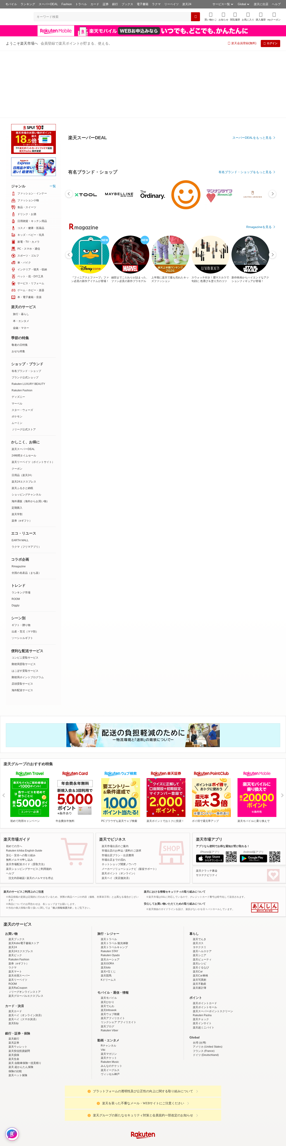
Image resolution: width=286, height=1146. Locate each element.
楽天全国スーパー (19, 908)
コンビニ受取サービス (25, 590)
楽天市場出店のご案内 (115, 779)
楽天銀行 (13, 971)
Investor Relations (119, 1103)
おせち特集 (18, 284)
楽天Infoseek (108, 943)
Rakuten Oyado (110, 888)
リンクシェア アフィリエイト (118, 955)
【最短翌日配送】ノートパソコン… (206, 368)
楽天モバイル (109, 930)
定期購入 (17, 440)
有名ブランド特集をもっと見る (250, 464)
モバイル (11, 4)
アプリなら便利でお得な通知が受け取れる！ (223, 779)
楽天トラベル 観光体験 (114, 876)
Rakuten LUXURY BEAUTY (28, 316)
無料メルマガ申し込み (19, 792)
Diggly (15, 538)
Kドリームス (108, 912)
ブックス (127, 4)
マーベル (17, 336)
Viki (103, 982)
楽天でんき (199, 872)
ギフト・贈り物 (21, 558)
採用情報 (182, 1103)
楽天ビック (15, 888)
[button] (223, 16)
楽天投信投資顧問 (19, 983)
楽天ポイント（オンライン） (119, 806)
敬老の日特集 (20, 277)
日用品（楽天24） (23, 408)
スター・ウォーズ (22, 342)
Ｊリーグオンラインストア (24, 924)
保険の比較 (15, 1004)
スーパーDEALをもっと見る (252, 115)
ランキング (28, 4)
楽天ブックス (16, 872)
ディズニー (18, 329)
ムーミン (17, 355)
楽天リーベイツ (17, 912)
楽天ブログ (107, 959)
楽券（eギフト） (22, 453)
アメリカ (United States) (207, 979)
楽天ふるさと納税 (22, 421)
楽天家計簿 (199, 920)
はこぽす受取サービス (25, 603)
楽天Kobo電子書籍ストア (23, 876)
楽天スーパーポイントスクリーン (213, 944)
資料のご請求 (133, 783)
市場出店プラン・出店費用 (118, 788)
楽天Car (198, 904)
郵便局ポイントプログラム (28, 610)
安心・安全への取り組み (21, 788)
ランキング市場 (21, 525)
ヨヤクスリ (199, 880)
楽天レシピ (199, 896)
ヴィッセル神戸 (110, 1007)
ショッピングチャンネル (26, 427)
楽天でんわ (107, 939)
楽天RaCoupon (17, 920)
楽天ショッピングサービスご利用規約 (29, 801)
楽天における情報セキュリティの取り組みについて (175, 824)
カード (94, 4)
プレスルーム (166, 1103)
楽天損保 (13, 987)
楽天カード (15, 944)
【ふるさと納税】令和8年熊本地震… (107, 368)
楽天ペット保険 (17, 1008)
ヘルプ (276, 4)
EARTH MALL (20, 473)
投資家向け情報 (97, 1103)
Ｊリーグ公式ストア (24, 362)
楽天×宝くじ (108, 904)
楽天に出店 (261, 4)
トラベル (81, 4)
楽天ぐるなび (201, 900)
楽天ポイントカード (205, 936)
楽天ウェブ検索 (110, 947)
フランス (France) (203, 983)
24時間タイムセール (24, 388)
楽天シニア (199, 888)
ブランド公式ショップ (25, 310)
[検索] (195, 16)
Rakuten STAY (109, 884)
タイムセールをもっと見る (253, 395)
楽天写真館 (199, 912)
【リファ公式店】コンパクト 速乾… (256, 368)
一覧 (53, 119)
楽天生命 (13, 991)
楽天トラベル (109, 872)
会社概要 (79, 1103)
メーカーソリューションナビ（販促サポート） (130, 801)
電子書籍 (142, 4)
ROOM (16, 531)
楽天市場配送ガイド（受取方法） (26, 797)
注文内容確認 (16, 810)
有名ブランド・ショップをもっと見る (245, 272)
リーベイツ (171, 4)
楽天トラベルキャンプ (114, 880)
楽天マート (15, 904)
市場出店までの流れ (114, 792)
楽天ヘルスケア (202, 884)
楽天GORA (107, 896)
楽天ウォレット (17, 979)
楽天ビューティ (202, 892)
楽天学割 (17, 447)
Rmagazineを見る (259, 523)
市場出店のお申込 (112, 783)
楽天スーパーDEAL (23, 381)
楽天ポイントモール (205, 940)
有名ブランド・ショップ (26, 303)
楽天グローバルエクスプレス (25, 928)
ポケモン (17, 349)
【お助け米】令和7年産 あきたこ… (231, 368)
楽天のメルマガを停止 (40, 810)
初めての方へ (14, 779)
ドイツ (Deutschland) (206, 987)
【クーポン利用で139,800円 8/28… (156, 368)
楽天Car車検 (200, 908)
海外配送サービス (22, 623)
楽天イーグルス (110, 1003)
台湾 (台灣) (199, 975)
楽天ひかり (107, 935)
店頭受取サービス (22, 616)
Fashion (66, 4)
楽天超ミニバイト (203, 960)
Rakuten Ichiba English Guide (24, 783)
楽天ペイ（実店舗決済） (116, 810)
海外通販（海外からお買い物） (30, 434)
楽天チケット (109, 990)
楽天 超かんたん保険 (20, 999)
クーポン (17, 401)
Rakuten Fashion (22, 323)
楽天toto (106, 900)
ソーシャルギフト (22, 570)
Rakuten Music (110, 994)
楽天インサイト (202, 956)
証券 (106, 4)
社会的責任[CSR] (144, 1103)
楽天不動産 (199, 916)
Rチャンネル (108, 978)
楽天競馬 (106, 908)
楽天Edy (13, 956)
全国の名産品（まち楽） (26, 505)
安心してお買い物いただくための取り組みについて (175, 836)
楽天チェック (201, 952)
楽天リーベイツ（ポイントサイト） (33, 394)
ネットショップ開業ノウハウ (119, 797)
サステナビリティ (206, 808)
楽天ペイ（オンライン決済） (25, 948)
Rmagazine (19, 499)
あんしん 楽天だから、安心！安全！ (264, 840)
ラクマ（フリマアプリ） (26, 479)
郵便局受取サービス (24, 597)
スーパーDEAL (48, 4)
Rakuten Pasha (202, 948)
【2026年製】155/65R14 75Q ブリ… (131, 368)
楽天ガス (198, 876)
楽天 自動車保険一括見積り (24, 995)
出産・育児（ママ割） (25, 564)
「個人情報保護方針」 (62, 840)
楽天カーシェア (110, 892)
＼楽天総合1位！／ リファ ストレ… (182, 368)
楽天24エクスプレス (24, 414)
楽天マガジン (109, 986)
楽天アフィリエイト (113, 951)
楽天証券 (13, 975)
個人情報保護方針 (201, 1103)
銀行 (115, 4)
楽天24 (186, 4)
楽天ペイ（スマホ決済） (23, 952)
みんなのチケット (111, 998)
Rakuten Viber (109, 963)
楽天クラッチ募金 (206, 803)
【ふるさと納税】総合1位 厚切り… (81, 368)
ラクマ (156, 4)
